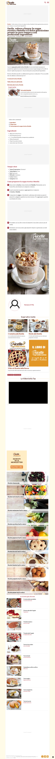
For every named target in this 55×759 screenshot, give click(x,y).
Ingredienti (13, 122)
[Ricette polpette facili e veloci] (27, 580)
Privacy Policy (18, 756)
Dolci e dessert (10, 374)
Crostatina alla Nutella (16, 334)
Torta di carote (27, 701)
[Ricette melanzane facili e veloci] (27, 512)
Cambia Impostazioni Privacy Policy (30, 756)
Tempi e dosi (13, 124)
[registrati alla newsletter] (17, 470)
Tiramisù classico (27, 621)
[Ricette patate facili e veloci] (27, 594)
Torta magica (26, 678)
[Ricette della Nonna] (11, 4)
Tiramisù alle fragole (28, 633)
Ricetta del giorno (17, 374)
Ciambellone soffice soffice (30, 667)
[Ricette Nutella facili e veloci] (27, 566)
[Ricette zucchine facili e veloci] (27, 525)
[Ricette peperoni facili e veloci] (27, 539)
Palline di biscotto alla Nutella (14, 81)
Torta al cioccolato (28, 644)
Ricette (9, 24)
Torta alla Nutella (25, 90)
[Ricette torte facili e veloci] (27, 498)
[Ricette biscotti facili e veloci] (27, 553)
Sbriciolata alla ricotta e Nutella (15, 85)
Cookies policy (23, 756)
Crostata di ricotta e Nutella (14, 78)
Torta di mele (26, 656)
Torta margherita (27, 690)
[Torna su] (53, 757)
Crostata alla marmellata (29, 599)
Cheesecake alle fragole (29, 610)
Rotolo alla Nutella (35, 334)
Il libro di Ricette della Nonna (18, 368)
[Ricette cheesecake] (27, 484)
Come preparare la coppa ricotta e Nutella (20, 126)
